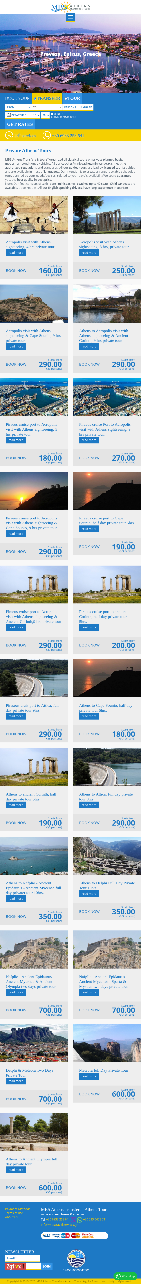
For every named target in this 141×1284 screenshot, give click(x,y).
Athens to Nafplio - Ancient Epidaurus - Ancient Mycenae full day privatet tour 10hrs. (33, 888)
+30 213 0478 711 (95, 1219)
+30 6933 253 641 (68, 135)
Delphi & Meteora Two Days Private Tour (29, 1072)
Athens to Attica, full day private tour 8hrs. (106, 796)
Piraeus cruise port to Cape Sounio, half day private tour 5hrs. (107, 520)
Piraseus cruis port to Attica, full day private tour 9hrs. (32, 708)
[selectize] (46, 107)
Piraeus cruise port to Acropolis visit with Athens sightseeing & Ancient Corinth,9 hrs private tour (33, 616)
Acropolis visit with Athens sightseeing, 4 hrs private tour (30, 244)
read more (15, 253)
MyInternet (124, 1281)
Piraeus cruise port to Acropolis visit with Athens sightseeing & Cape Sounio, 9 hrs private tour (31, 523)
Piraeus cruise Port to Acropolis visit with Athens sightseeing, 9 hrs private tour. (105, 429)
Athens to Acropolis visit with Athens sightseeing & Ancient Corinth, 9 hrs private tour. (103, 335)
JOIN (47, 1266)
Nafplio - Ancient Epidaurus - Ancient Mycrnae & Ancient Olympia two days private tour (31, 981)
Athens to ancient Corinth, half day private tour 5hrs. (31, 796)
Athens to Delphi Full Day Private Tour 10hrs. (107, 885)
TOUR (73, 98)
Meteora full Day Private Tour (103, 1070)
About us (11, 1217)
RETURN (63, 115)
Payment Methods (17, 1209)
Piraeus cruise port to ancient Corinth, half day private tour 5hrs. (103, 616)
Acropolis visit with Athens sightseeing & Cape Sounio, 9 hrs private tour (33, 335)
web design (109, 1281)
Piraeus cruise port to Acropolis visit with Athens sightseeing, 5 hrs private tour (31, 429)
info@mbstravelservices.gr (59, 1225)
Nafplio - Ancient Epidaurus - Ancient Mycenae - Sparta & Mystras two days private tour (103, 981)
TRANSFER (48, 98)
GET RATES (20, 124)
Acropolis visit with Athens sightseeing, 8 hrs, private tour (104, 244)
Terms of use (14, 1213)
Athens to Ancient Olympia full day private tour (31, 1161)
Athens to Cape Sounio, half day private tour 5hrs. (105, 708)
